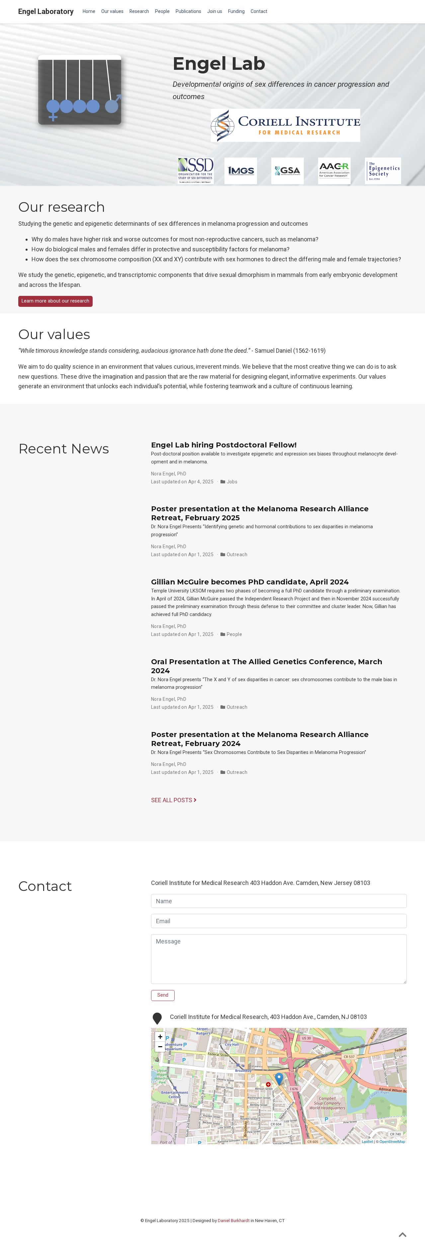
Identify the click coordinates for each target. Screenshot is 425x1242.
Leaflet (367, 1141)
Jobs (232, 481)
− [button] (160, 1047)
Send (162, 995)
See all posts (172, 800)
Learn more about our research (55, 301)
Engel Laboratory (46, 11)
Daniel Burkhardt (234, 1220)
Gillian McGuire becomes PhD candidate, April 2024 (250, 581)
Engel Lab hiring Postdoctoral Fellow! (224, 444)
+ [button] (160, 1037)
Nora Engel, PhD (168, 473)
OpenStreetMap (392, 1141)
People (234, 634)
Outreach (237, 554)
